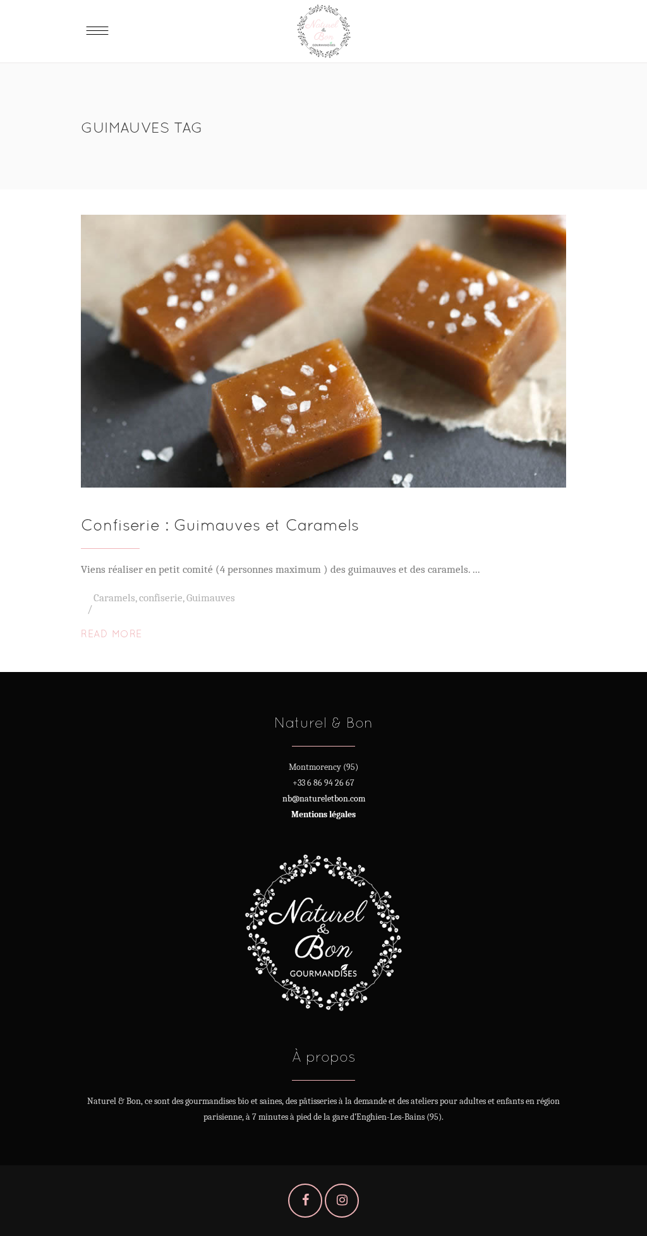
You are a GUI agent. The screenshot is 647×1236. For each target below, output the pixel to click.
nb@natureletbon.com (323, 798)
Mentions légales (323, 814)
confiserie (161, 598)
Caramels (114, 598)
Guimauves (210, 598)
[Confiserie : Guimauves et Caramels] (323, 351)
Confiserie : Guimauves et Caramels (220, 524)
